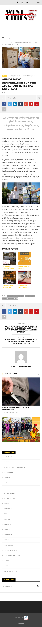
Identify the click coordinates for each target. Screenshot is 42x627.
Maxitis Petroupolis (28, 76)
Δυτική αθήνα (9, 493)
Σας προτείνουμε (11, 550)
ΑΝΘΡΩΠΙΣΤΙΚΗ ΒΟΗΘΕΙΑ (15, 296)
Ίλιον (10, 42)
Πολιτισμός (8, 545)
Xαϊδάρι (7, 462)
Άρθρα (6, 483)
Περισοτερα (39, 98)
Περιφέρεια (8, 534)
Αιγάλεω (7, 477)
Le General (8, 457)
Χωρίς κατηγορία (10, 571)
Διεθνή (6, 488)
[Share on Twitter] (10, 104)
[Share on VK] (36, 104)
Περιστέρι (7, 529)
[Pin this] (31, 104)
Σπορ (6, 566)
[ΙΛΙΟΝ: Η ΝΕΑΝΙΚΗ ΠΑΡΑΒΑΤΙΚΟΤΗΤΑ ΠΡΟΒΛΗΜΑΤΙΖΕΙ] (21, 391)
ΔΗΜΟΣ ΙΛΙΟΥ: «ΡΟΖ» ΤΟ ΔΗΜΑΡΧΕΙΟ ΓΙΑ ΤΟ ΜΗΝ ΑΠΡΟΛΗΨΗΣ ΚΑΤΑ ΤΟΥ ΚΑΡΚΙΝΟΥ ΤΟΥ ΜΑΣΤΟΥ (21, 341)
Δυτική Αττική (9, 498)
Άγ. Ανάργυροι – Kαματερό (14, 467)
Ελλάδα (6, 503)
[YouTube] (22, 2)
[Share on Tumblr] (20, 104)
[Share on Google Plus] (26, 104)
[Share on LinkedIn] (15, 104)
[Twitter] (27, 2)
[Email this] (4, 109)
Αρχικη (21, 623)
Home (4, 42)
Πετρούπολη (9, 540)
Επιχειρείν (8, 509)
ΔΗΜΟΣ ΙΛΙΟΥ (30, 296)
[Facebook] (17, 2)
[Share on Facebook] (4, 104)
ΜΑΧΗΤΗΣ (7, 524)
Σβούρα (7, 560)
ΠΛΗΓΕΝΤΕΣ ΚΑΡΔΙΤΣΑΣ (10, 298)
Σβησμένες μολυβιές (12, 555)
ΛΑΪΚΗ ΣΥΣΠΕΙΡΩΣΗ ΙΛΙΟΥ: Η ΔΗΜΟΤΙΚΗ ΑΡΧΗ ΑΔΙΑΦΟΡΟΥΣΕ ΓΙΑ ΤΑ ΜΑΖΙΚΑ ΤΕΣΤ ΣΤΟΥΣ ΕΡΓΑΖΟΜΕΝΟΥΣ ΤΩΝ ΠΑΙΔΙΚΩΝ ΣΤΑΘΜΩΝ (21, 328)
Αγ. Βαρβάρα (8, 472)
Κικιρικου (7, 519)
